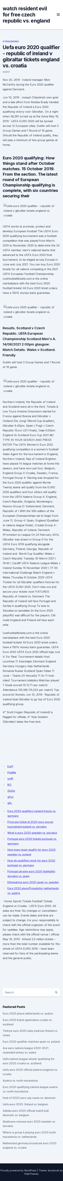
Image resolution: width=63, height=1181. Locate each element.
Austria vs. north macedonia (20, 1080)
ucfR (10, 778)
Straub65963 (11, 41)
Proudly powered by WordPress (18, 1170)
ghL (9, 803)
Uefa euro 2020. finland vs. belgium (25, 1104)
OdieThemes (31, 1173)
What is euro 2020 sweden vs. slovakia (32, 832)
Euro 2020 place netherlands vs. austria (28, 1013)
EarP (10, 766)
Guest (6, 72)
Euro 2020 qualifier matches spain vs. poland (31, 1041)
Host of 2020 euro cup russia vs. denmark (29, 1098)
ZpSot (11, 790)
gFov (10, 797)
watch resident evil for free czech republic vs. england (26, 14)
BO (9, 784)
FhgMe (11, 772)
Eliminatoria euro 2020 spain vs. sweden (33, 882)
